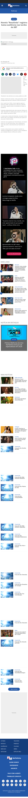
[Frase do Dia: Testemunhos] (7, 681)
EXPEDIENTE (14, 765)
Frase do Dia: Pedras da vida (20, 487)
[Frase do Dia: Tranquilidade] (7, 497)
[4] (7, 300)
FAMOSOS (16, 743)
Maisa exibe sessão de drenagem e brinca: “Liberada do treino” (21, 312)
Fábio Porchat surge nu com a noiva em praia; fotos (20, 301)
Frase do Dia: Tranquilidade (18, 496)
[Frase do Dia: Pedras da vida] (7, 487)
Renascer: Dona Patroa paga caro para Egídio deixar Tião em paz (21, 380)
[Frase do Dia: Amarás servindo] (7, 643)
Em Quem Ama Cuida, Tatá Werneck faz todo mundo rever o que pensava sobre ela (21, 290)
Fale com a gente (14, 773)
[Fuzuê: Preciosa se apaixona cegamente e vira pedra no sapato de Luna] (7, 429)
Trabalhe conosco (14, 776)
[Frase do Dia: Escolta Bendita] (7, 449)
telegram (14, 75)
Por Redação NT (5, 61)
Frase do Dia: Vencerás (21, 574)
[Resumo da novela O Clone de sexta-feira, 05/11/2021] (7, 633)
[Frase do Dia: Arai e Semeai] (7, 546)
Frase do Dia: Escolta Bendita (20, 448)
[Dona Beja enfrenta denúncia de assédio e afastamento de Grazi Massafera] (7, 390)
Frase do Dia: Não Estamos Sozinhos (20, 477)
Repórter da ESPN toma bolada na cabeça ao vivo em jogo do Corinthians (20, 279)
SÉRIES (15, 749)
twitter (10, 75)
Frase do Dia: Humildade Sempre (20, 672)
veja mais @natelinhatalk (14, 254)
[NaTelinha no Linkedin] (12, 784)
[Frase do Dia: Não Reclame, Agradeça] (7, 527)
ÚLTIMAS (3, 741)
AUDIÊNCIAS (4, 746)
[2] (7, 278)
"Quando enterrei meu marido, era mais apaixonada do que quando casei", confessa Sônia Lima (13, 223)
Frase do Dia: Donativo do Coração (21, 585)
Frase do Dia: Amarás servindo (20, 642)
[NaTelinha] (14, 6)
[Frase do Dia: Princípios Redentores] (7, 537)
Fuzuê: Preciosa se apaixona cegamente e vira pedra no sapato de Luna (21, 430)
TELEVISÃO (16, 741)
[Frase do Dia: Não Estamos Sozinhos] (7, 478)
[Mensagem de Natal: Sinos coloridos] (7, 400)
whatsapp (2, 75)
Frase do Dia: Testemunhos (18, 681)
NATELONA (3, 751)
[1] (7, 267)
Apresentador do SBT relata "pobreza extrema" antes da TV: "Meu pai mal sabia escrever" (12, 247)
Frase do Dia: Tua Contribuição (19, 594)
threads (21, 75)
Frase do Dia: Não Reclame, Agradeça (20, 526)
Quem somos (14, 762)
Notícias (14, 11)
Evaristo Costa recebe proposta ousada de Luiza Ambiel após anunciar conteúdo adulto (20, 269)
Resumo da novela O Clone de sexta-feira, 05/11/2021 (20, 633)
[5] (7, 311)
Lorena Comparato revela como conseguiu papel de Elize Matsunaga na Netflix (12, 198)
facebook (6, 75)
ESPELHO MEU (17, 751)
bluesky (17, 75)
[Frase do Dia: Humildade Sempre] (7, 672)
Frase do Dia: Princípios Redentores (21, 536)
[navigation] (2, 5)
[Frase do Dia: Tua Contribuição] (7, 594)
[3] (7, 289)
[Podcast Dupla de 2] (16, 784)
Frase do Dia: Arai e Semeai (20, 546)
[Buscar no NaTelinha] (26, 6)
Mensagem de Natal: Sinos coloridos (20, 399)
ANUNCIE (14, 768)
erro (25, 74)
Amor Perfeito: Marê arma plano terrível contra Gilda (20, 439)
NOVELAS (3, 743)
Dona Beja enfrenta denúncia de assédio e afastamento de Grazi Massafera (21, 390)
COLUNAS (16, 746)
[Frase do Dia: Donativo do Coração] (7, 585)
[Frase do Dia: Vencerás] (7, 575)
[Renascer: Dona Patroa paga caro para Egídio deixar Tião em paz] (7, 380)
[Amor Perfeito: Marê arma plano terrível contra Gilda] (7, 439)
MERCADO (3, 749)
